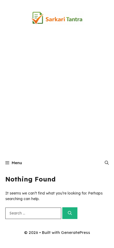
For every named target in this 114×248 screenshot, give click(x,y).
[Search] (69, 213)
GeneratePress (75, 232)
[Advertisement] (57, 96)
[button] (106, 163)
